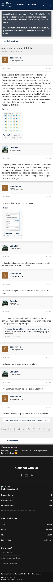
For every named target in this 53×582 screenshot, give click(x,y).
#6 (50, 312)
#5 (50, 284)
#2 (50, 158)
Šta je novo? (6, 548)
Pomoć (3, 453)
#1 (50, 68)
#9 (50, 407)
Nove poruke (7, 552)
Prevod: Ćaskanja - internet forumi (13, 579)
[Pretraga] (49, 5)
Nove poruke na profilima (11, 558)
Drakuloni (14, 147)
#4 (50, 257)
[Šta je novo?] (44, 5)
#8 (50, 382)
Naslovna (10, 453)
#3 (50, 197)
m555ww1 (48, 540)
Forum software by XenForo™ (21, 574)
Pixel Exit (12, 577)
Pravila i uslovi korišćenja (23, 451)
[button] (3, 5)
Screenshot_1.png (11, 233)
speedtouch (7, 51)
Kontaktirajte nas (7, 451)
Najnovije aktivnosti (10, 564)
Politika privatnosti (40, 451)
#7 (50, 358)
